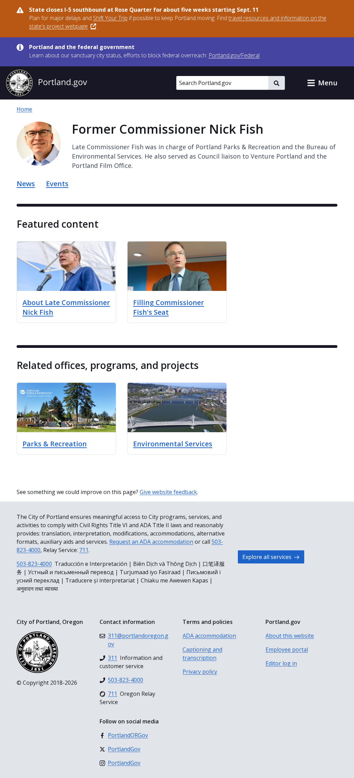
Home (24, 109)
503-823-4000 (34, 564)
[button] (322, 83)
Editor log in (281, 663)
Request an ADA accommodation (151, 541)
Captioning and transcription (202, 654)
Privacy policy (200, 671)
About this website (290, 635)
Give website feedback (168, 492)
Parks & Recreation (54, 443)
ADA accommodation (209, 635)
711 (83, 550)
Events (57, 183)
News (26, 183)
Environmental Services (172, 443)
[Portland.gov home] (46, 83)
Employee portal (287, 649)
